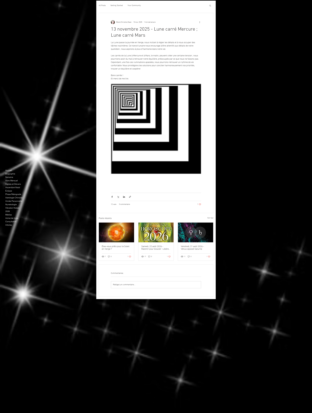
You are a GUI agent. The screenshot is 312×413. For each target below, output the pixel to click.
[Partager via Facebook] (112, 197)
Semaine (9, 177)
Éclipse (8, 191)
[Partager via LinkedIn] (124, 197)
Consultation (10, 221)
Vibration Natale (12, 208)
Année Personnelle (13, 201)
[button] (210, 5)
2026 (7, 211)
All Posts (102, 5)
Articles (8, 225)
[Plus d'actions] (199, 22)
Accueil (8, 170)
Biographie (10, 174)
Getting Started (117, 5)
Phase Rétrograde (13, 194)
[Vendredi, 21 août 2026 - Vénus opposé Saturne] (195, 232)
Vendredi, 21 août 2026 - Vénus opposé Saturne (192, 247)
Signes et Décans (13, 184)
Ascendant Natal (12, 187)
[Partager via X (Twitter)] (118, 197)
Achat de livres (11, 218)
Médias (8, 214)
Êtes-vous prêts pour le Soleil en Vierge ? (115, 247)
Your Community (134, 5)
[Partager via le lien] (130, 197)
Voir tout (210, 218)
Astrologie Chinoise (14, 197)
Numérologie (11, 204)
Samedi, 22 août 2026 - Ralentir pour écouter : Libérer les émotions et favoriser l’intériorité (155, 247)
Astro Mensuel (11, 180)
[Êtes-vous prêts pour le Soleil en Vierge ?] (116, 232)
